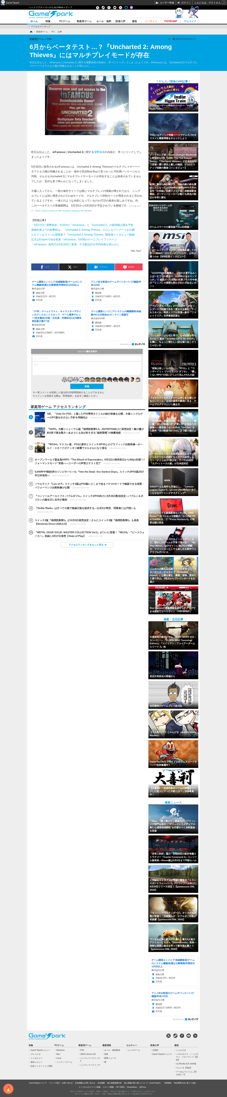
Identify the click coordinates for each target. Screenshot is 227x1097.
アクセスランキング (41, 26)
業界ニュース (110, 1058)
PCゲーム (64, 21)
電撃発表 (99, 151)
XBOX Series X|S (88, 1054)
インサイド (151, 21)
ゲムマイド (190, 21)
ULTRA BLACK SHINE (186, 1064)
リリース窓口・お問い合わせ (61, 1083)
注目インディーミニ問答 (42, 1066)
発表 (106, 1054)
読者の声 (120, 21)
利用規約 (168, 1083)
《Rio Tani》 (136, 250)
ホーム (34, 21)
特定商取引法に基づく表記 (185, 1083)
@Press (142, 1087)
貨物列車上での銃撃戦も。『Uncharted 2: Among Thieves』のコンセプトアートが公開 (83, 229)
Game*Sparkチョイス (162, 1054)
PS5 (82, 1050)
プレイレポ (36, 1054)
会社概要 (101, 1083)
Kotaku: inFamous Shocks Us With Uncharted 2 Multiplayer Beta (59, 211)
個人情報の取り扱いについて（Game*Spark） (143, 1083)
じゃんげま (181, 1050)
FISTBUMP (170, 21)
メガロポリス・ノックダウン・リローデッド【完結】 (187, 1057)
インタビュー (37, 1058)
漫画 (134, 21)
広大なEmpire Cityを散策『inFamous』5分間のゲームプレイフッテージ (74, 239)
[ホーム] (31, 32)
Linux (58, 1058)
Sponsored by (125, 344)
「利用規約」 (68, 396)
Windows (60, 1050)
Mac (58, 1054)
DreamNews (132, 1087)
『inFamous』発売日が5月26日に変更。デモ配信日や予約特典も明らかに (75, 244)
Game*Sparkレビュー (40, 1050)
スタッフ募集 (108, 1087)
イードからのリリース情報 (90, 1087)
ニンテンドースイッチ (90, 1065)
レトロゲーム (134, 1050)
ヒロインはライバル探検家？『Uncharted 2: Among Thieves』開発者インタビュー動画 (83, 234)
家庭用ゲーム (84, 21)
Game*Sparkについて (38, 1083)
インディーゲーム (64, 1062)
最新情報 (106, 1045)
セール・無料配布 (112, 1050)
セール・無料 (103, 21)
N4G (89, 211)
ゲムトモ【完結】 (184, 1068)
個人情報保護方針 (114, 1083)
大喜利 (155, 1050)
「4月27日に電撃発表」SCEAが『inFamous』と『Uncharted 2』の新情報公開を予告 (82, 224)
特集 (48, 21)
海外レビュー (37, 1062)
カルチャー (131, 1045)
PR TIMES (120, 1087)
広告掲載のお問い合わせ (85, 1083)
